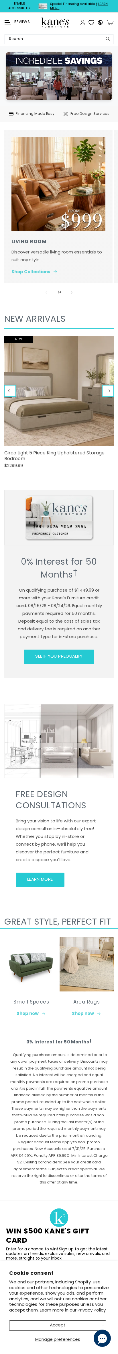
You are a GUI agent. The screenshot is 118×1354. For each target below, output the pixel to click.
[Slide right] (71, 292)
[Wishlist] (91, 22)
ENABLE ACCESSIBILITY (19, 6)
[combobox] (59, 39)
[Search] (107, 39)
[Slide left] (46, 292)
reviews (22, 22)
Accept (58, 1325)
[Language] (100, 22)
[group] (59, 405)
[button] (7, 22)
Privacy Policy (92, 1310)
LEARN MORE (40, 880)
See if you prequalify (58, 656)
